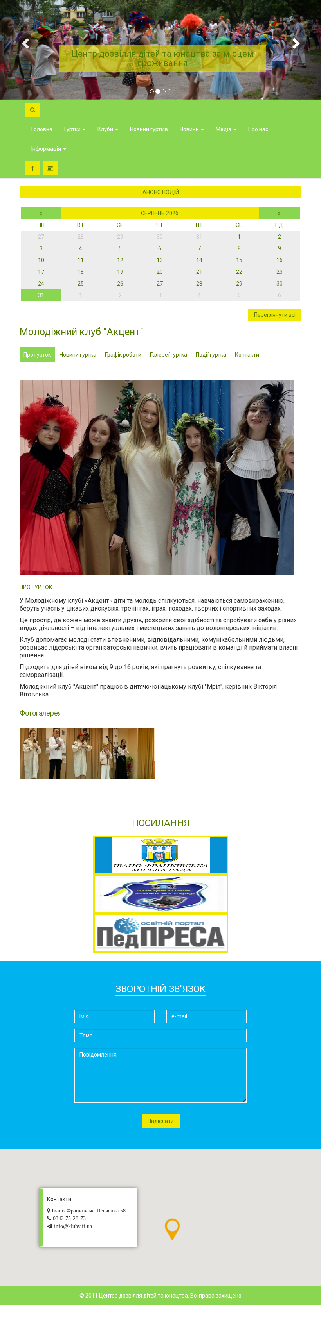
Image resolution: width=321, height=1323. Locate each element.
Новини (190, 129)
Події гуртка (211, 355)
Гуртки (73, 129)
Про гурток (37, 355)
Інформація (46, 149)
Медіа (224, 129)
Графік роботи (123, 355)
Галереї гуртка (168, 355)
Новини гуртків (149, 129)
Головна (41, 129)
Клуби (105, 129)
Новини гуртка (78, 355)
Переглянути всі (275, 315)
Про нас (258, 129)
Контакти (247, 355)
